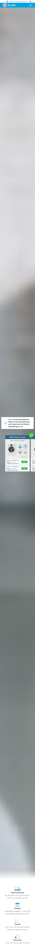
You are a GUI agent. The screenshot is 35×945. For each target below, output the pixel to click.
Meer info (24, 456)
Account (11, 1)
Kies (24, 461)
